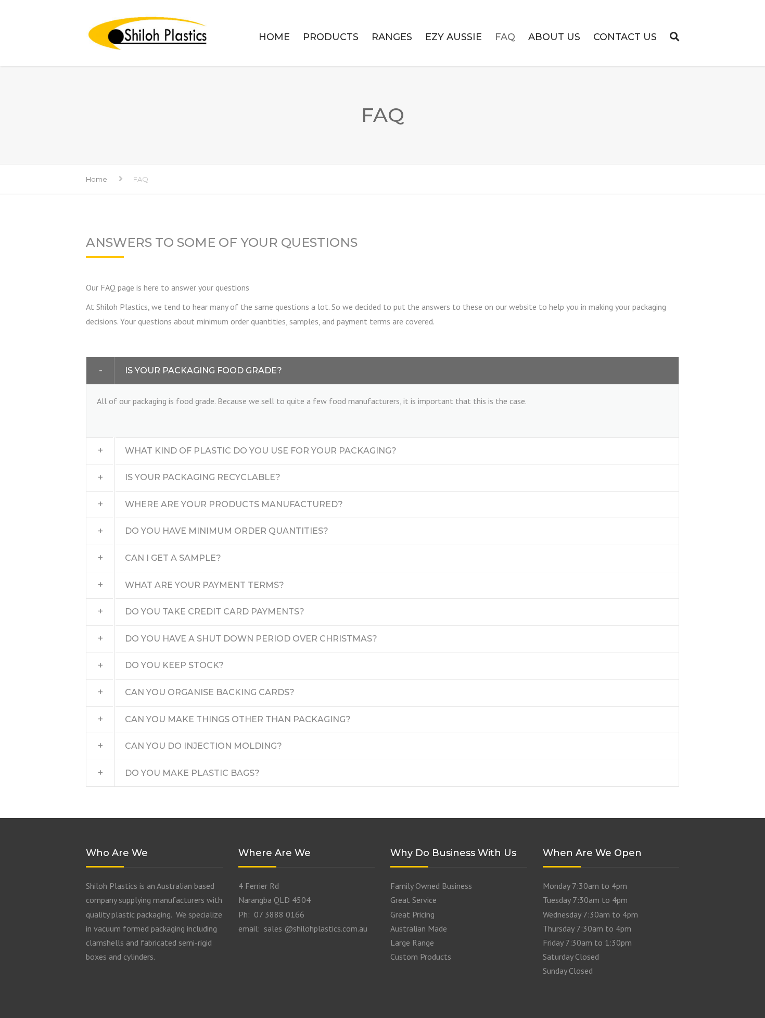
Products (331, 37)
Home (274, 37)
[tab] (382, 371)
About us (554, 37)
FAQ (505, 37)
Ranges (392, 37)
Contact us (625, 37)
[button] (382, 371)
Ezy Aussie (453, 37)
